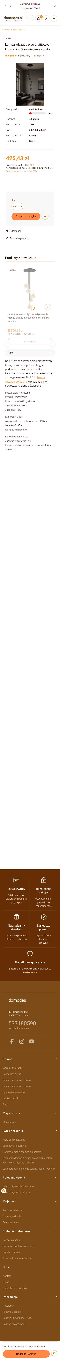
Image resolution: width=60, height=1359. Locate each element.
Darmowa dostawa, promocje (19, 1246)
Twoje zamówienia (13, 1210)
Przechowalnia (11, 1222)
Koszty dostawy (11, 1252)
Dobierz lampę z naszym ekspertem (22, 1151)
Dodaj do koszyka (26, 216)
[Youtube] (31, 1041)
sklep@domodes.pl (18, 1028)
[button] (54, 6)
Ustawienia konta (12, 1216)
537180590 (22, 1023)
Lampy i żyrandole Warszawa (18, 1186)
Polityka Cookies (12, 1311)
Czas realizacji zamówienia (17, 1258)
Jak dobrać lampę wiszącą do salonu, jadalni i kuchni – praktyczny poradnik (27, 1160)
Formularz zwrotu (12, 1073)
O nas (6, 1281)
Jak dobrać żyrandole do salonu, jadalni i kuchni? (29, 1168)
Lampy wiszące (19, 30)
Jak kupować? (10, 1098)
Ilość (14, 200)
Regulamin (8, 1305)
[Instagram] (21, 1041)
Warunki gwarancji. (13, 1067)
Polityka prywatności (14, 1323)
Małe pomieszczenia (14, 1139)
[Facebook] (11, 1041)
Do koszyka (30, 341)
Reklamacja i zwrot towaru (17, 1080)
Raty (5, 1104)
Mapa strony (9, 1122)
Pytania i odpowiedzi (14, 1092)
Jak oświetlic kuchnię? (15, 1145)
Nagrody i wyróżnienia (15, 1288)
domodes (6, 30)
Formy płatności (11, 1239)
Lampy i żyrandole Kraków (17, 1192)
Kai (31, 141)
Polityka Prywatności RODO (17, 1317)
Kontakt (7, 1275)
